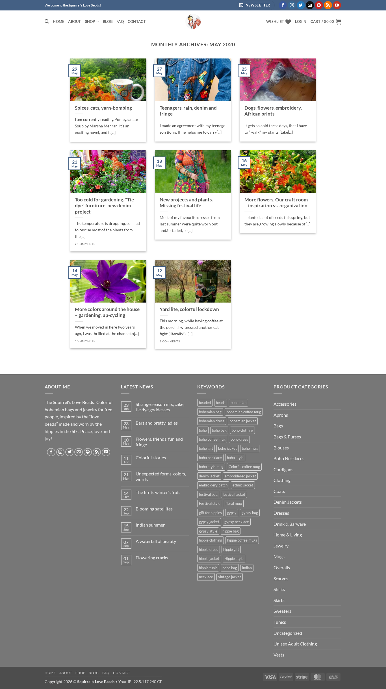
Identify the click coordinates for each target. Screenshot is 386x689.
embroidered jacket (240, 476)
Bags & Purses (287, 436)
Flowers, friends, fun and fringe (159, 441)
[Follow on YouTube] (337, 5)
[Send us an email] (310, 5)
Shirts (279, 589)
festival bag (208, 494)
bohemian (238, 402)
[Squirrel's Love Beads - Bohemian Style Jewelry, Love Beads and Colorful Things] (193, 21)
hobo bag (229, 568)
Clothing (282, 480)
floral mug (233, 503)
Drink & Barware (290, 524)
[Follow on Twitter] (301, 5)
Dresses (281, 513)
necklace (206, 577)
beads (220, 402)
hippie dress (208, 549)
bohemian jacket (242, 421)
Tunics (280, 622)
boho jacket (227, 448)
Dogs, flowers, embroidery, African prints (273, 111)
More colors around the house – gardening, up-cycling (107, 312)
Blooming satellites (154, 508)
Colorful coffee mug (244, 466)
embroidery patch (213, 485)
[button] (300, 21)
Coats (279, 491)
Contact (137, 21)
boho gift (206, 448)
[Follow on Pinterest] (319, 5)
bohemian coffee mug (244, 412)
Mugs (279, 556)
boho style (235, 457)
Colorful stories (151, 457)
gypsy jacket (209, 522)
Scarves (281, 578)
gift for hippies (210, 512)
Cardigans (283, 469)
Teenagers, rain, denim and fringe (188, 111)
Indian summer (150, 524)
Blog (107, 21)
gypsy (232, 512)
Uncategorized (288, 633)
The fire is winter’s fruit (158, 492)
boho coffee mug (212, 439)
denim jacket (209, 476)
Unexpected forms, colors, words (161, 476)
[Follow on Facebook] (283, 5)
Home (58, 21)
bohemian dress (211, 421)
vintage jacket (229, 577)
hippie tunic (208, 568)
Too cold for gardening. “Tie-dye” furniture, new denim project (105, 206)
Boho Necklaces (289, 458)
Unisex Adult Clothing (295, 643)
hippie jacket (209, 558)
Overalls (282, 567)
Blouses (281, 447)
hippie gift (231, 549)
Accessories (285, 404)
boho (203, 430)
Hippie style (234, 558)
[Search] (47, 21)
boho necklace (210, 457)
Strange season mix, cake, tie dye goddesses (160, 406)
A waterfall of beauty (156, 541)
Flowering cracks (152, 557)
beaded (205, 402)
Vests (279, 654)
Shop (90, 21)
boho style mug (211, 466)
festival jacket (234, 494)
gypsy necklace (236, 522)
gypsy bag (250, 512)
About (74, 21)
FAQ (120, 21)
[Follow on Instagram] (292, 5)
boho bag (219, 430)
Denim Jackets (288, 502)
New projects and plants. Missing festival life (186, 203)
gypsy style (208, 531)
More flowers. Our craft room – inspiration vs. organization (276, 203)
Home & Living (288, 534)
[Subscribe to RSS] (328, 5)
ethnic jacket (243, 485)
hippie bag (230, 531)
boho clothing (242, 430)
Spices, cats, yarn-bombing (103, 108)
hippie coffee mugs (242, 540)
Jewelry (281, 545)
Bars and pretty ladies (157, 422)
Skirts (279, 600)
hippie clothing (210, 540)
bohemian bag (210, 412)
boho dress (239, 439)
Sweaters (282, 611)
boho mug (250, 448)
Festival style (209, 503)
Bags (278, 425)
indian (247, 568)
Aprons (281, 415)
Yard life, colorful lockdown (189, 309)
